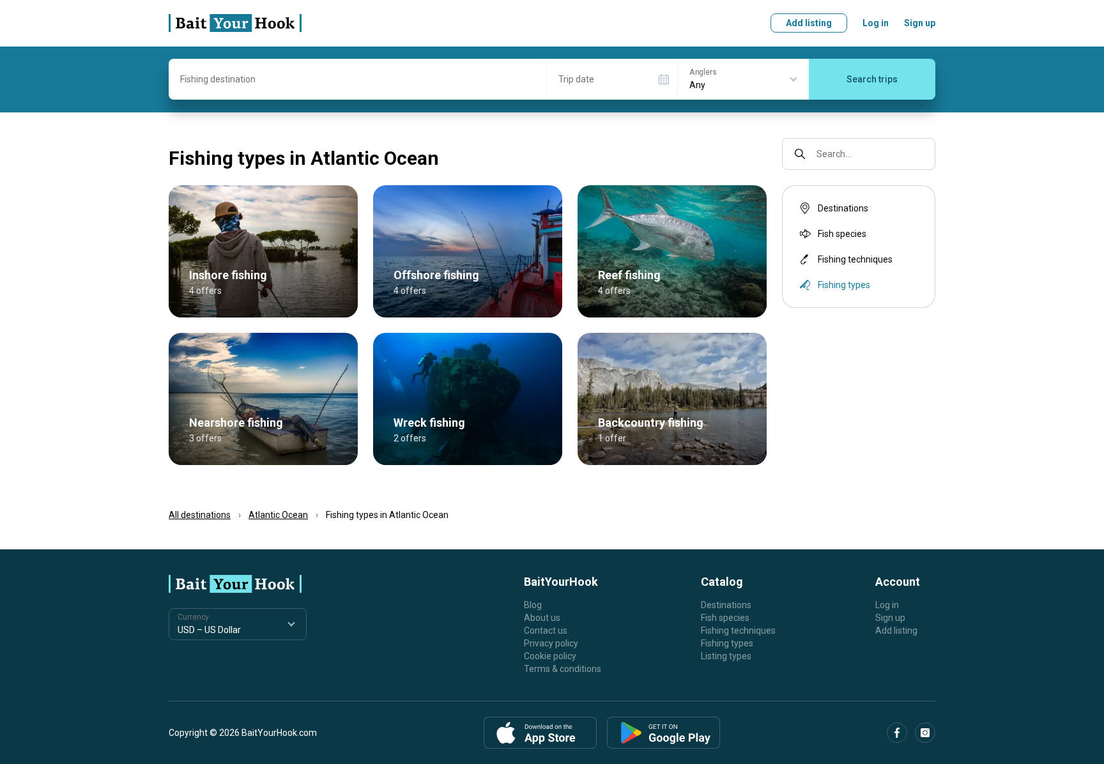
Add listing (809, 23)
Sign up (919, 23)
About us (542, 618)
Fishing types (727, 643)
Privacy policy (551, 643)
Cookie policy (550, 656)
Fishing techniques (855, 259)
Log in (875, 23)
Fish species (842, 234)
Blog (533, 605)
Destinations (843, 208)
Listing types (726, 656)
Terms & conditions (562, 669)
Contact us (545, 630)
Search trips (872, 79)
